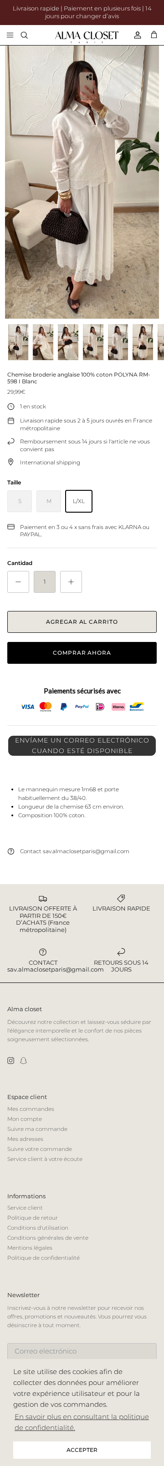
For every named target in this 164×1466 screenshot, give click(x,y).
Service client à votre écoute (44, 1158)
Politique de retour (32, 1217)
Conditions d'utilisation (37, 1227)
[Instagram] (10, 1060)
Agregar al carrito (82, 621)
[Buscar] (30, 35)
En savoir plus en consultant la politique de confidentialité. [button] (82, 1422)
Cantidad (19, 563)
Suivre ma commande (37, 1128)
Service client (25, 1207)
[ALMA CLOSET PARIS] (86, 37)
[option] (82, 182)
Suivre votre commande (39, 1148)
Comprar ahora (82, 652)
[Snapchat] (23, 1060)
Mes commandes (30, 1108)
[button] (82, 746)
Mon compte (24, 1118)
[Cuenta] (134, 35)
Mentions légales (29, 1247)
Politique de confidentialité (43, 1257)
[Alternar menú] (10, 35)
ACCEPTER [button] (82, 1449)
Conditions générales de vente (47, 1237)
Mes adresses (25, 1138)
